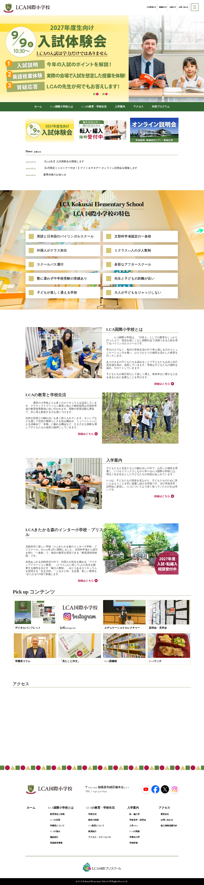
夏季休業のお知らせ (54, 174)
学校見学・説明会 (137, 820)
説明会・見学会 (158, 627)
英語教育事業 (56, 843)
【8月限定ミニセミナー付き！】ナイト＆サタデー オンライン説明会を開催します (90, 168)
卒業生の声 (134, 837)
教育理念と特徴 (57, 814)
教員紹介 (92, 831)
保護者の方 (163, 7)
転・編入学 (134, 814)
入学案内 (120, 106)
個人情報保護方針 (169, 825)
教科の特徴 (93, 820)
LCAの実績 (134, 831)
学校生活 (92, 814)
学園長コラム (22, 661)
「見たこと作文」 (70, 661)
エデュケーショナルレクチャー (122, 627)
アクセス (138, 106)
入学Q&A (133, 825)
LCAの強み (55, 831)
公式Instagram (68, 627)
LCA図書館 (110, 661)
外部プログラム (161, 106)
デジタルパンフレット (28, 627)
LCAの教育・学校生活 (94, 106)
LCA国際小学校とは (61, 106)
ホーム (38, 106)
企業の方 (173, 7)
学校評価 (133, 843)
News (33, 151)
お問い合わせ (183, 7)
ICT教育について (96, 825)
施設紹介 (54, 837)
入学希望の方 (151, 7)
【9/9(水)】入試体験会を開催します (63, 161)
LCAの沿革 (55, 820)
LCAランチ (155, 661)
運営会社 (165, 814)
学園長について (57, 825)
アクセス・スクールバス (99, 837)
